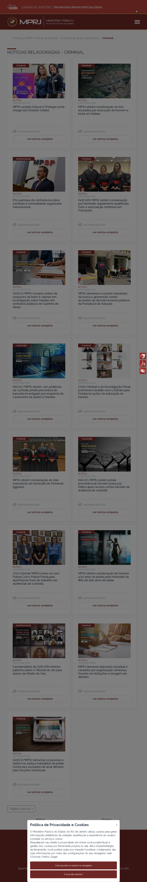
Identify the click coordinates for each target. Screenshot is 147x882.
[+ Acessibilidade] (143, 370)
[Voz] (143, 363)
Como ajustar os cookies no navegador (73, 865)
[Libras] (143, 356)
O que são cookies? (73, 874)
